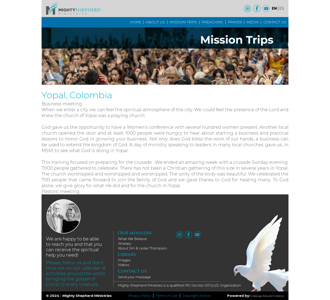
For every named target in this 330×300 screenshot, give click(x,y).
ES (281, 8)
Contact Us (274, 22)
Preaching (212, 22)
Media (252, 22)
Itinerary (124, 243)
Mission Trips (183, 22)
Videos (123, 265)
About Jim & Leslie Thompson (142, 248)
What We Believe (132, 239)
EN (274, 8)
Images (124, 260)
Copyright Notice (196, 295)
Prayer (235, 22)
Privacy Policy (139, 295)
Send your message (134, 277)
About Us (155, 22)
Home (135, 22)
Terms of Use (167, 295)
